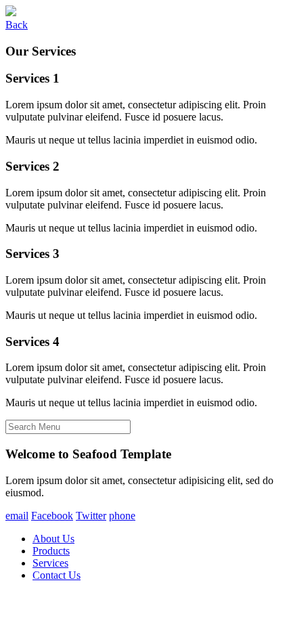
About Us (53, 538)
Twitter (91, 515)
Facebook (52, 515)
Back (16, 24)
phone (122, 515)
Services (50, 563)
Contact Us (56, 575)
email (16, 515)
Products (51, 551)
